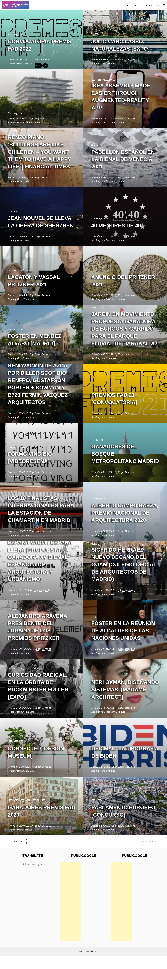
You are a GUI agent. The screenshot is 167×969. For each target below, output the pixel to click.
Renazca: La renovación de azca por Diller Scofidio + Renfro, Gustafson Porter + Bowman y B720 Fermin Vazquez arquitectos (39, 380)
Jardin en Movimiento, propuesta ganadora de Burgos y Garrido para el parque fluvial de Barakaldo (124, 328)
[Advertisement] (70, 901)
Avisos (27, 270)
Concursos (14, 211)
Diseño (111, 79)
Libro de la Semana (17, 447)
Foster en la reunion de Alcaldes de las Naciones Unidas (123, 630)
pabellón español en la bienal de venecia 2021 (123, 159)
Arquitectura (15, 270)
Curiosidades (98, 79)
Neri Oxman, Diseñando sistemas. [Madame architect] (125, 689)
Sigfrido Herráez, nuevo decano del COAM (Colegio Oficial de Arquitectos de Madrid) (123, 564)
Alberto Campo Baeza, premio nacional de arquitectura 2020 (124, 513)
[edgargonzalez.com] (15, 5)
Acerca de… (132, 5)
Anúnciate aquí (151, 5)
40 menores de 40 (116, 225)
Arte (27, 668)
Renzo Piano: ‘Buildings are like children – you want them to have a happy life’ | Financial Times (39, 151)
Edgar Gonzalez (42, 59)
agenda (95, 35)
